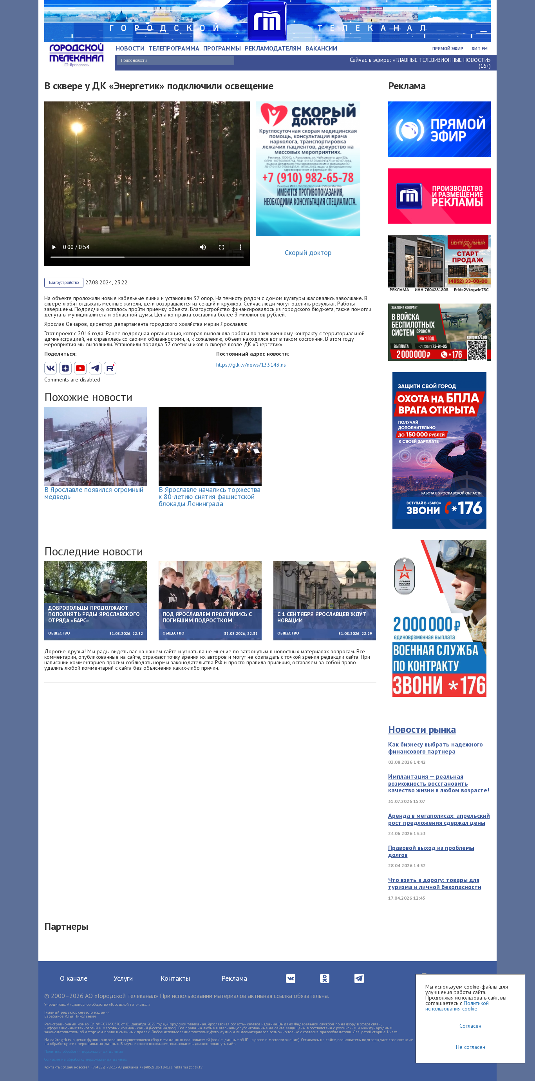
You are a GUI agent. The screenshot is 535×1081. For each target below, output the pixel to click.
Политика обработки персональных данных (83, 1051)
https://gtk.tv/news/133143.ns (251, 364)
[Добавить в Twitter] (80, 368)
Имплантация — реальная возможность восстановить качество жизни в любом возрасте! (438, 783)
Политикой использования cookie (457, 1006)
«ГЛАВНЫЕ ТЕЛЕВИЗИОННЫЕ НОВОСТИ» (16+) (442, 62)
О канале (73, 978)
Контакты (175, 978)
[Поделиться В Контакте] (50, 368)
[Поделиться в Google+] (65, 368)
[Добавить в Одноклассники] (110, 368)
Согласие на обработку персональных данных (85, 1059)
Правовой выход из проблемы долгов (431, 851)
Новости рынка (422, 729)
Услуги (123, 978)
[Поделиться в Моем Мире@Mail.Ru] (125, 368)
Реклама (234, 978)
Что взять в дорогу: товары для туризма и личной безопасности (434, 883)
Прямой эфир (447, 48)
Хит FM (480, 48)
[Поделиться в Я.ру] (140, 368)
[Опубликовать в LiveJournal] (95, 368)
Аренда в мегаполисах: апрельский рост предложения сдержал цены (439, 819)
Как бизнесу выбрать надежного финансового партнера (435, 747)
